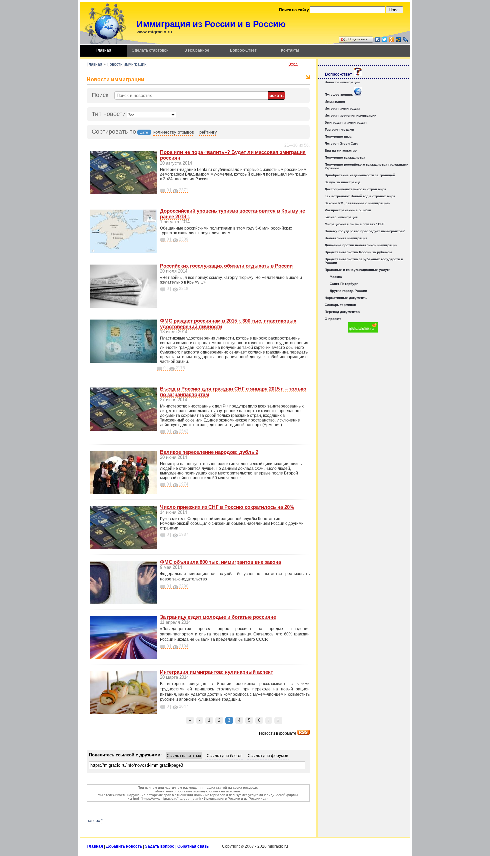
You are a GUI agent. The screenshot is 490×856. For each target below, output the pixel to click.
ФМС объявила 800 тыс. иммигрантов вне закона (220, 562)
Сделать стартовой (150, 50)
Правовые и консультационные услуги (357, 270)
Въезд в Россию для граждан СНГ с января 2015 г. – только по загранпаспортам (233, 391)
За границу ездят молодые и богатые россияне (218, 617)
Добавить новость (124, 846)
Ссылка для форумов (268, 755)
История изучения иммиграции (350, 115)
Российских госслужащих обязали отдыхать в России (226, 266)
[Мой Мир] (398, 39)
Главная (103, 50)
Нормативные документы (346, 298)
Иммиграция (335, 101)
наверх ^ (95, 820)
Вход (293, 64)
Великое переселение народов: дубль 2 (209, 452)
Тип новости (109, 114)
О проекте (333, 319)
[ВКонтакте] (377, 39)
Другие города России (348, 291)
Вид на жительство (341, 150)
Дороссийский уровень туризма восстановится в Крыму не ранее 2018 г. (232, 213)
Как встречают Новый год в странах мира (360, 196)
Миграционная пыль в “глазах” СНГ (355, 224)
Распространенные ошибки (348, 210)
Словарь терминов (340, 305)
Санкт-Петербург (344, 284)
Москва (336, 277)
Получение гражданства (345, 157)
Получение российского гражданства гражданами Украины (366, 166)
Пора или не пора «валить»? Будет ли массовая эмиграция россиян (233, 155)
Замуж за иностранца (343, 182)
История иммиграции (342, 108)
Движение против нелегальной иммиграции (361, 245)
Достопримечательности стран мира (355, 189)
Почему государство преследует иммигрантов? (365, 231)
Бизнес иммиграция (341, 217)
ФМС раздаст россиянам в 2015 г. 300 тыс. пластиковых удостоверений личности (228, 323)
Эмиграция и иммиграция (346, 122)
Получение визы (339, 136)
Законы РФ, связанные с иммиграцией (357, 203)
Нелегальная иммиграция (346, 238)
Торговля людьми (339, 129)
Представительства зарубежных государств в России (364, 261)
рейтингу (208, 132)
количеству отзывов (173, 132)
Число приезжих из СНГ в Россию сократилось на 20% (227, 507)
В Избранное (196, 50)
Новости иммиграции (127, 64)
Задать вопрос (159, 846)
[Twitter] (384, 39)
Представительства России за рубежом (358, 252)
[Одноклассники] (391, 39)
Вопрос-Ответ (243, 50)
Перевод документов (342, 312)
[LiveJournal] (405, 39)
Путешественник (339, 94)
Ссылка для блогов (224, 755)
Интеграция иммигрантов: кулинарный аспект (216, 672)
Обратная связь (193, 846)
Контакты (290, 50)
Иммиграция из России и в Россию (211, 24)
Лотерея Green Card (341, 143)
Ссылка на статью (184, 755)
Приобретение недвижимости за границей (360, 175)
